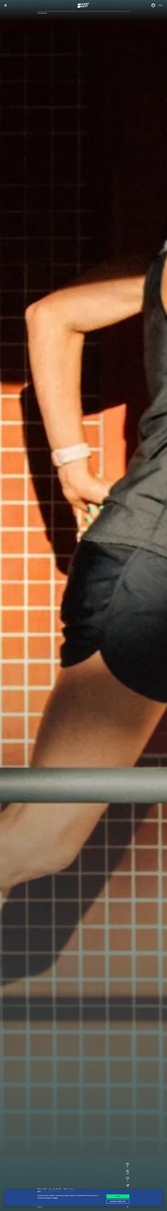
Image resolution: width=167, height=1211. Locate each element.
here (55, 1198)
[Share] (127, 1185)
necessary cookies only (118, 1201)
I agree (118, 1196)
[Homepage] (83, 5)
